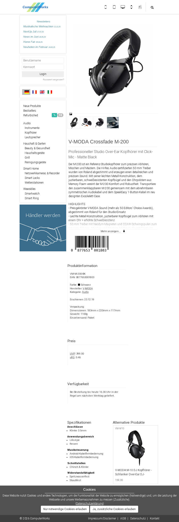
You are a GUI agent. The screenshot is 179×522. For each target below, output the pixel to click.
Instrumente (31, 128)
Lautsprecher (31, 137)
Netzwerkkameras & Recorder (41, 173)
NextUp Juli (33, 31)
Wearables (29, 189)
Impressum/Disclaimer (102, 518)
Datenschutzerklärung (89, 503)
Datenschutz (138, 518)
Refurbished (42, 115)
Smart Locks (31, 178)
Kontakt (154, 518)
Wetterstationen (33, 182)
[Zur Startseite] (37, 7)
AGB (123, 518)
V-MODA (88, 288)
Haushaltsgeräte (34, 153)
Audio (27, 123)
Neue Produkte (32, 106)
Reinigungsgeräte (34, 162)
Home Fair (32, 41)
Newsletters (43, 21)
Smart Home (31, 168)
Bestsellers (29, 110)
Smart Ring (31, 198)
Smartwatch (31, 193)
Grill (26, 157)
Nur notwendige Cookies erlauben (65, 509)
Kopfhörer (30, 132)
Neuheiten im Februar (39, 47)
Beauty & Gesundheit (36, 148)
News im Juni (34, 36)
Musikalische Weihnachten (41, 26)
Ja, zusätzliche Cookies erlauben (114, 509)
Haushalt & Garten (34, 143)
